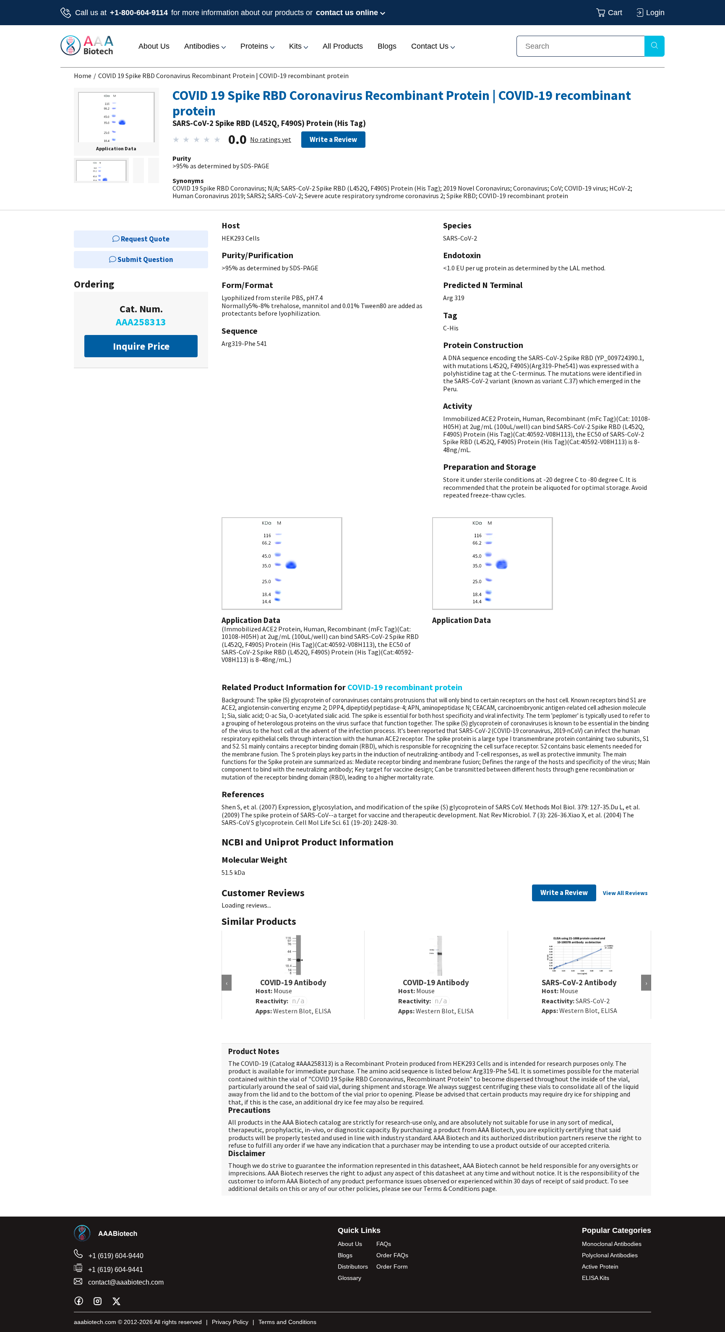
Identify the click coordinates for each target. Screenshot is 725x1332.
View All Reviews (625, 893)
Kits (296, 46)
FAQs (383, 1243)
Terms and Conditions (287, 1322)
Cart (615, 12)
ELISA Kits (595, 1277)
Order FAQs (392, 1255)
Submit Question (144, 259)
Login (655, 12)
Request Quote (145, 238)
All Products (343, 46)
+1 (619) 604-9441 (114, 1269)
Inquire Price (141, 346)
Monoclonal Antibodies (612, 1243)
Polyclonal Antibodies (610, 1255)
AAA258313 (315, 1063)
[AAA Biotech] (86, 53)
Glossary (349, 1277)
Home (82, 75)
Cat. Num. (141, 315)
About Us (154, 46)
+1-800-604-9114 (139, 12)
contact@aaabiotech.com (125, 1282)
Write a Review (333, 139)
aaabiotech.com (95, 1322)
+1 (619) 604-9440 (115, 1255)
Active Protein (600, 1266)
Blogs (387, 46)
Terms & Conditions (451, 1188)
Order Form (392, 1266)
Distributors (353, 1266)
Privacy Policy (230, 1322)
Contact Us (431, 46)
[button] (116, 122)
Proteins (255, 46)
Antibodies (203, 46)
